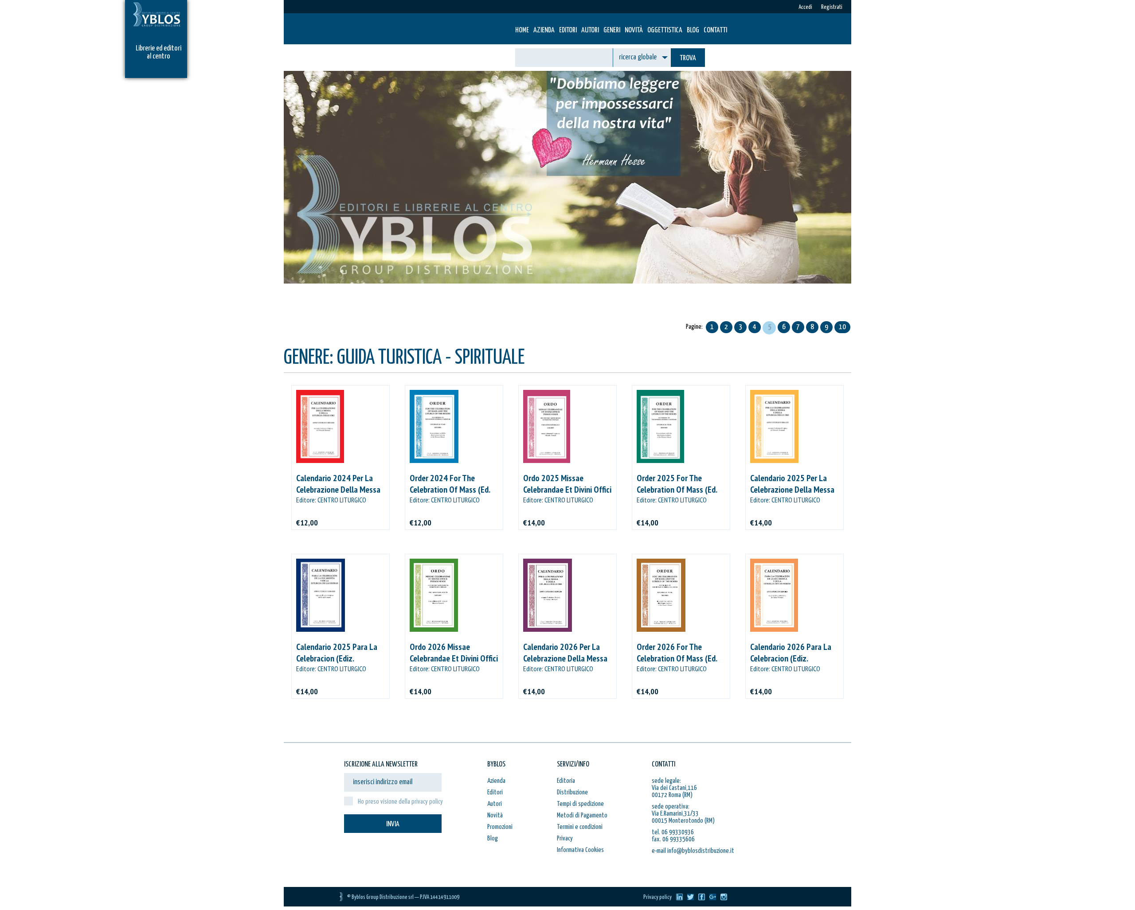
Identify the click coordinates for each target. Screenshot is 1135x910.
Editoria (566, 781)
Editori (568, 30)
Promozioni (500, 827)
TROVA (688, 58)
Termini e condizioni (580, 827)
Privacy (565, 838)
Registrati (831, 7)
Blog (693, 30)
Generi (611, 30)
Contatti (715, 30)
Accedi (805, 7)
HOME (522, 30)
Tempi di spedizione (580, 804)
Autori (590, 30)
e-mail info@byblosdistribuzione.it (693, 851)
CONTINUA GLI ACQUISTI (441, 317)
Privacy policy (657, 897)
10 (842, 327)
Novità (634, 30)
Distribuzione (572, 792)
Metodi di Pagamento (582, 815)
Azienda (544, 30)
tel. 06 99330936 (673, 832)
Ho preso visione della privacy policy (400, 801)
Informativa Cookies (580, 850)
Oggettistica (664, 30)
